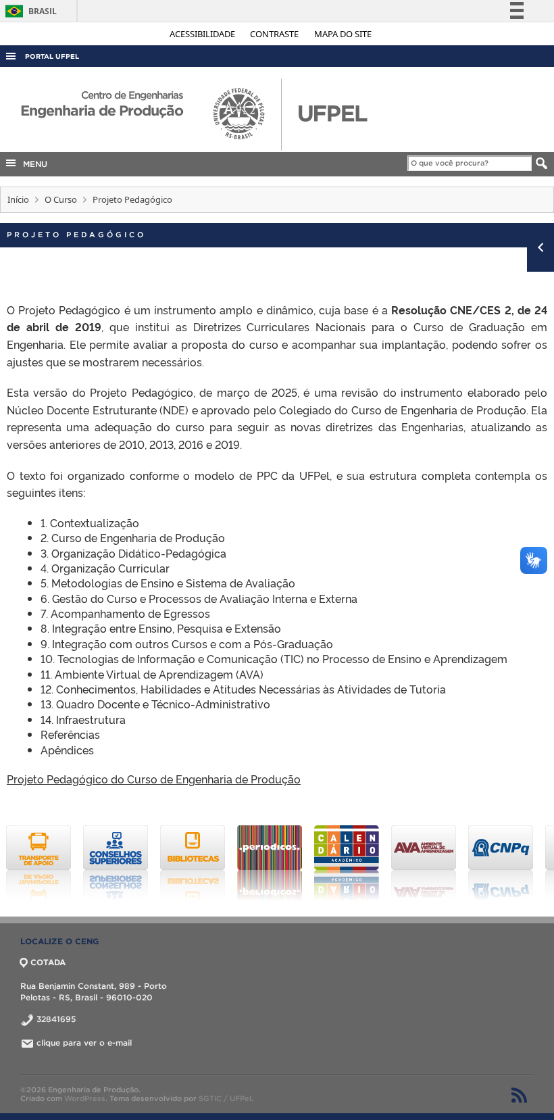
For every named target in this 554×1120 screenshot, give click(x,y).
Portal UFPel (52, 56)
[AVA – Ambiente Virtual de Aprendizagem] (423, 863)
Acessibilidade (203, 34)
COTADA (48, 962)
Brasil (28, 11)
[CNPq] (500, 863)
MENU (32, 164)
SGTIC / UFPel (225, 1098)
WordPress (84, 1098)
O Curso (61, 199)
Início (18, 199)
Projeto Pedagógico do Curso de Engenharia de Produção (154, 778)
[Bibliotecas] (192, 863)
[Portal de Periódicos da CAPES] (269, 863)
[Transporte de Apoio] (38, 863)
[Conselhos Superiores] (115, 863)
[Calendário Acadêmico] (346, 863)
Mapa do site (343, 34)
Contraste (275, 34)
